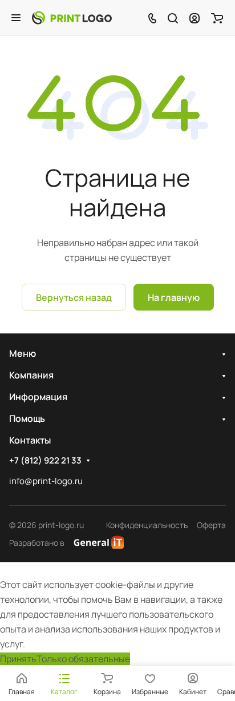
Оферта (211, 524)
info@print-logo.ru (46, 481)
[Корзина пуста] (217, 17)
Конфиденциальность (147, 524)
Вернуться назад (74, 297)
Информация (38, 396)
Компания (31, 375)
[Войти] (194, 17)
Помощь (27, 418)
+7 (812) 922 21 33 (45, 461)
